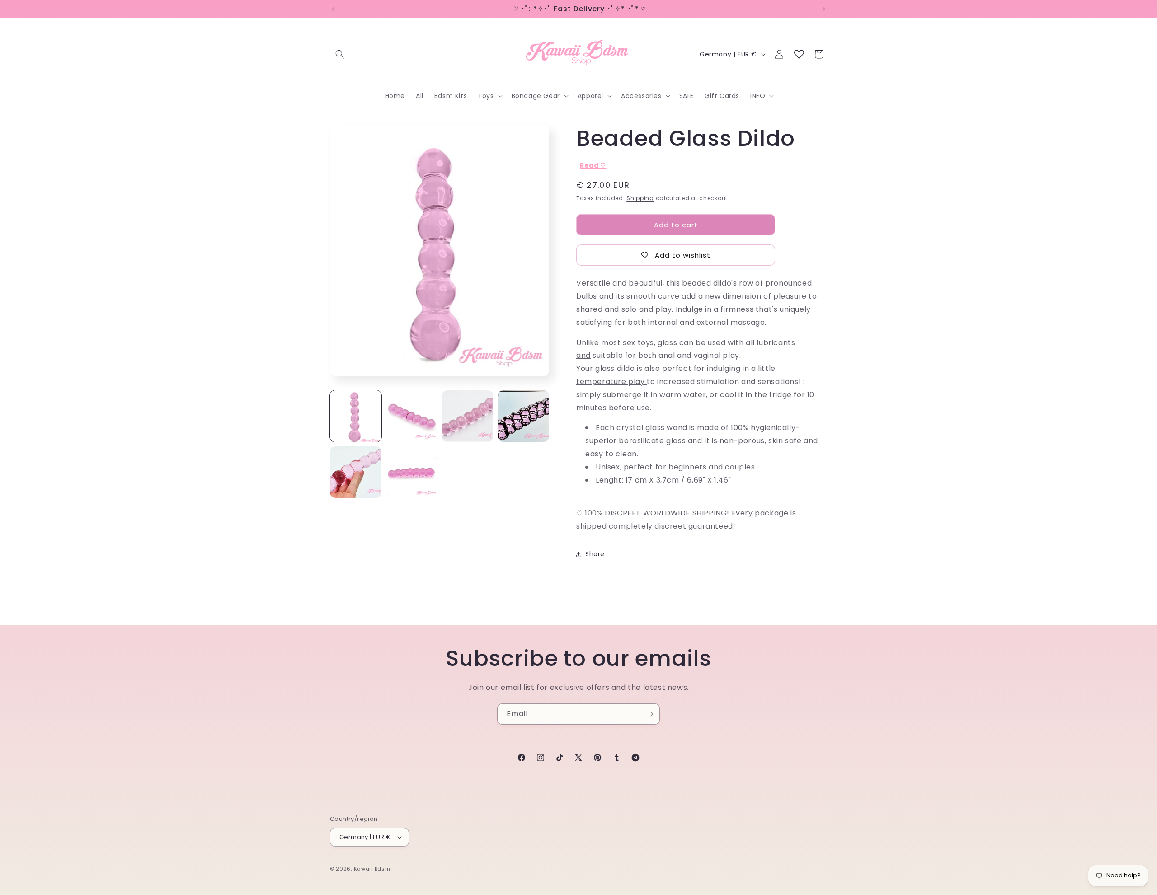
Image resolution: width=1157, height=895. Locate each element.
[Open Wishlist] (799, 54)
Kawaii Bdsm (372, 868)
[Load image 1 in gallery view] (355, 416)
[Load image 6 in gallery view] (411, 472)
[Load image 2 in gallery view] (411, 416)
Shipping (640, 198)
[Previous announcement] (333, 9)
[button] (340, 54)
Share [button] (595, 553)
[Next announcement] (824, 9)
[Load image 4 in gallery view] (523, 416)
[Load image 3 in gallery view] (468, 416)
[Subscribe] (649, 714)
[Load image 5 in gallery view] (355, 472)
